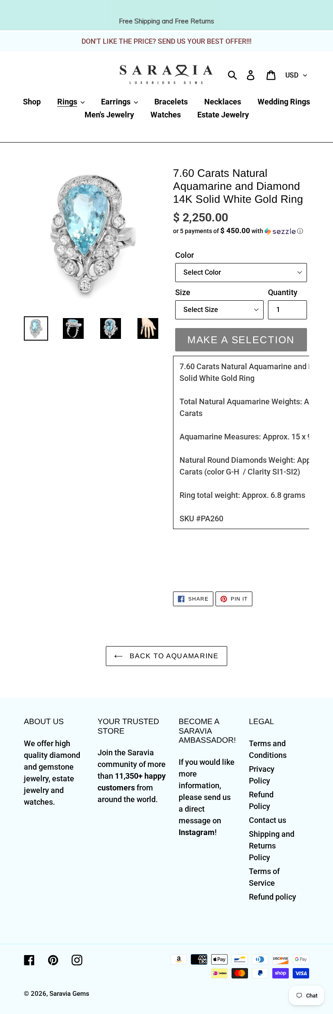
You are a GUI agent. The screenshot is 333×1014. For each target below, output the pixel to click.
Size (182, 292)
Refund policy (272, 896)
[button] (241, 231)
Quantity (282, 292)
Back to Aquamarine (173, 656)
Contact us (267, 820)
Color (184, 255)
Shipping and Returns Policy (271, 845)
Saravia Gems (69, 994)
